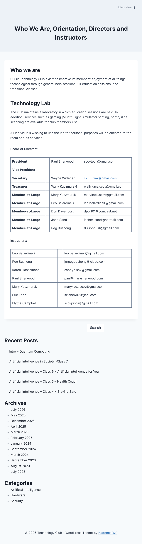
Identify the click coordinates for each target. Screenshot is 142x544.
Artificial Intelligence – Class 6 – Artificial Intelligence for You (54, 371)
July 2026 (18, 409)
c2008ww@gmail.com (100, 178)
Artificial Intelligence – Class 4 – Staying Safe (42, 391)
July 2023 (18, 471)
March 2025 (19, 432)
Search (95, 328)
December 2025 (23, 421)
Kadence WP (107, 533)
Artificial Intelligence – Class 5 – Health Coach (43, 381)
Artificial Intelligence (26, 490)
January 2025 (21, 443)
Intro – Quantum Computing (29, 351)
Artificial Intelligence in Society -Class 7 (38, 361)
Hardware (18, 495)
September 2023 (23, 460)
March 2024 (20, 455)
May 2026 (18, 415)
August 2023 (20, 466)
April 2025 (18, 426)
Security (17, 501)
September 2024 (23, 449)
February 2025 (21, 438)
